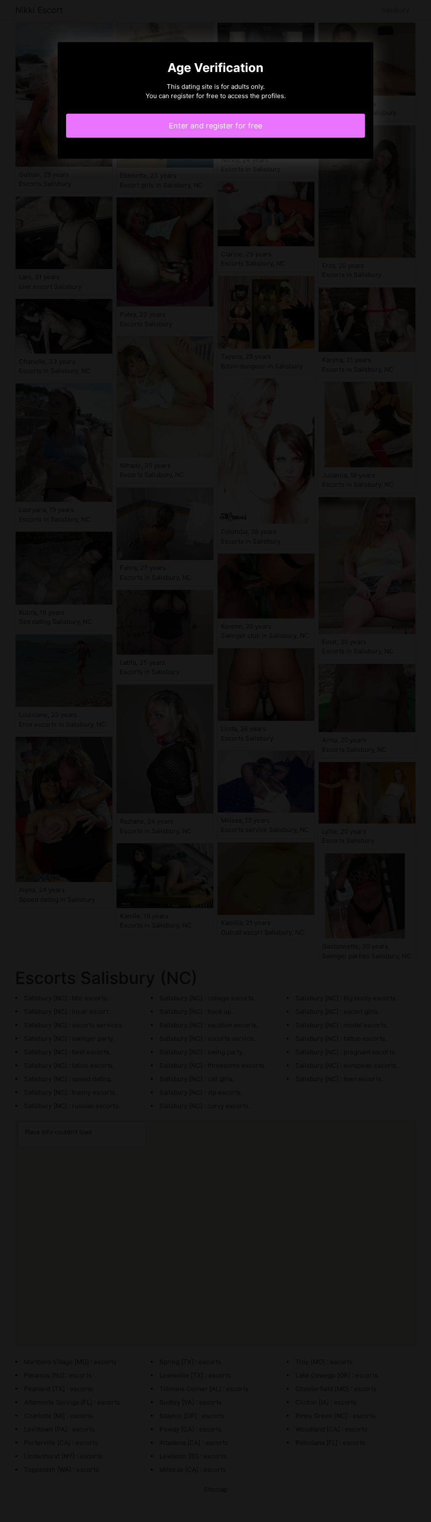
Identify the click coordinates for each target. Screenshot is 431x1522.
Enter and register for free (215, 125)
